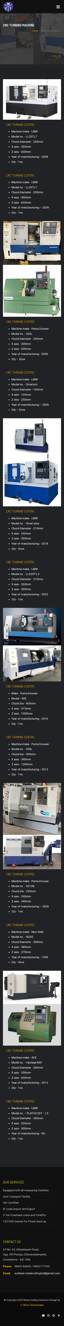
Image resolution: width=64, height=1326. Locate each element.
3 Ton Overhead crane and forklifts (24, 1215)
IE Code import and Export (19, 1209)
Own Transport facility (16, 1196)
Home (35, 31)
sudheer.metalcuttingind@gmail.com (37, 1273)
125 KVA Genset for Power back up (24, 1221)
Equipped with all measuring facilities (26, 1190)
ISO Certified (11, 1202)
